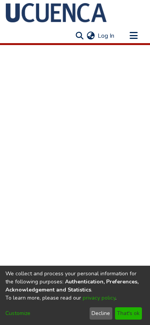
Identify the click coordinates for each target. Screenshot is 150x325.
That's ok (128, 313)
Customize (17, 313)
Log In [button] (106, 36)
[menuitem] (90, 35)
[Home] (56, 12)
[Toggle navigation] (133, 35)
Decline (101, 313)
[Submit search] (79, 35)
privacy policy (99, 298)
